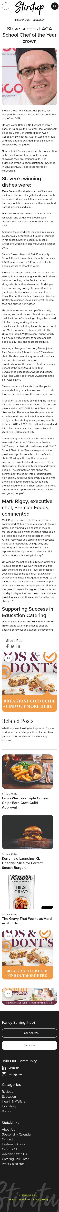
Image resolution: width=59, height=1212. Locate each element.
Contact (7, 1139)
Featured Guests (13, 1144)
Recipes (7, 1091)
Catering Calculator (15, 1158)
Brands (7, 1111)
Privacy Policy (41, 1199)
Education (38, 20)
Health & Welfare (13, 1101)
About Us (8, 1129)
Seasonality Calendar (16, 1134)
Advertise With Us (14, 1154)
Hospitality (9, 1106)
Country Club (11, 1149)
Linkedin (14, 1068)
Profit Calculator (13, 1163)
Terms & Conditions (19, 1199)
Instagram (15, 1074)
